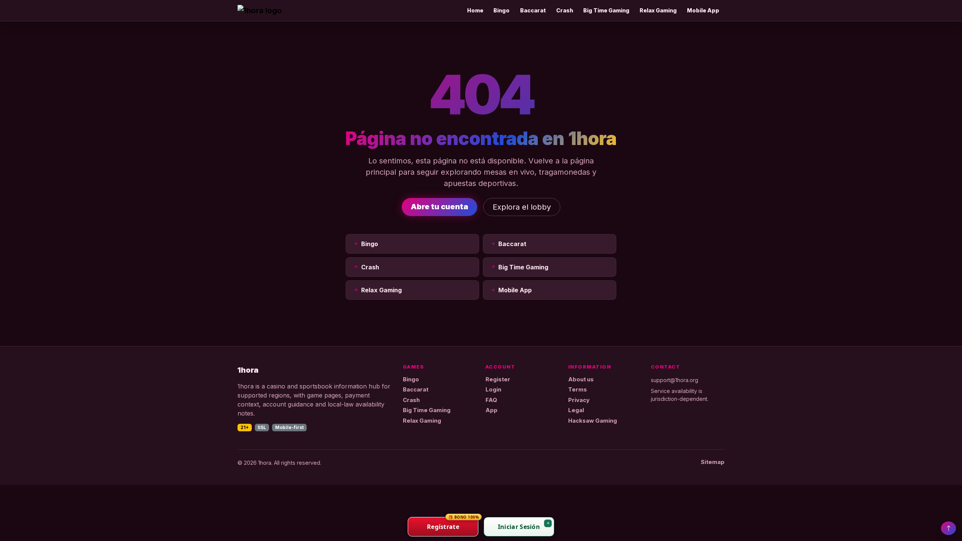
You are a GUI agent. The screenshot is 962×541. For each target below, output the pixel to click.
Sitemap (713, 462)
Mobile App (703, 10)
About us (581, 379)
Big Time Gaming (606, 10)
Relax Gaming (658, 10)
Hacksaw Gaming (592, 420)
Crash (564, 10)
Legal (576, 410)
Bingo (501, 10)
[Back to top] (948, 528)
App (492, 410)
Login (493, 389)
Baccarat (533, 10)
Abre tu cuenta (439, 206)
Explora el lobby (522, 207)
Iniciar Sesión (519, 527)
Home (475, 10)
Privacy (579, 400)
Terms (577, 389)
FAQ (491, 400)
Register (498, 379)
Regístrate (452, 524)
